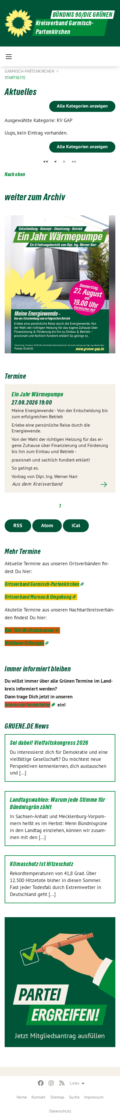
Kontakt (38, 1097)
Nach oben (15, 174)
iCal (76, 525)
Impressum (93, 1097)
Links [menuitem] (74, 1083)
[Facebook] (40, 1083)
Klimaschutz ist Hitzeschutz (41, 864)
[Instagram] (51, 1083)
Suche (74, 1097)
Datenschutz (60, 1111)
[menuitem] (22, 1097)
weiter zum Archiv (35, 197)
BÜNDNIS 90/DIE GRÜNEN (82, 14)
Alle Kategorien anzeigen (82, 106)
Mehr (60, 484)
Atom (47, 525)
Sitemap (57, 1097)
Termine (15, 376)
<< (45, 161)
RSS (17, 525)
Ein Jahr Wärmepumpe (37, 394)
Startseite (15, 77)
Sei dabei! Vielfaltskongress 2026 (49, 742)
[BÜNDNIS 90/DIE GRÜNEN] (19, 23)
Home (22, 1097)
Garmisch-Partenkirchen (30, 71)
